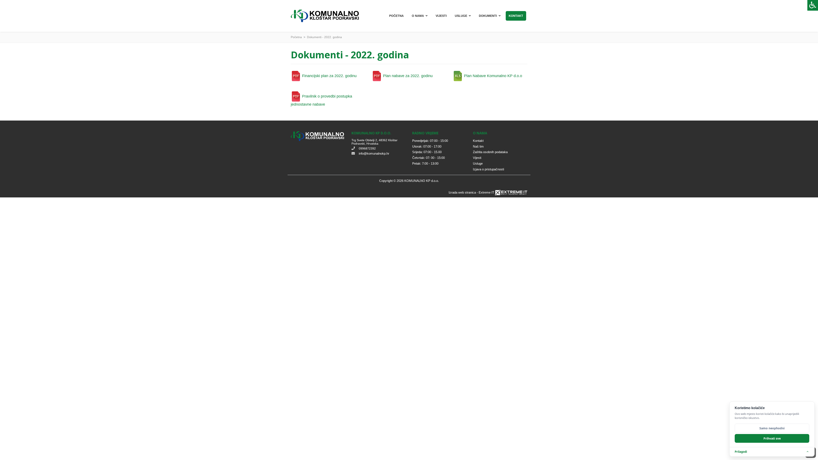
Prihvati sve (772, 438)
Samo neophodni (772, 428)
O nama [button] (418, 15)
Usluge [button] (461, 15)
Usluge (478, 163)
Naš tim (478, 146)
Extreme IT (486, 192)
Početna (396, 15)
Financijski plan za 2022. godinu (329, 76)
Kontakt (516, 15)
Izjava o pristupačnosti (488, 169)
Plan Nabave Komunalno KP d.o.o (492, 76)
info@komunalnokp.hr (374, 153)
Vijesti (441, 15)
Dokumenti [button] (488, 15)
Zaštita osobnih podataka (490, 152)
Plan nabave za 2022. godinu (407, 76)
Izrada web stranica (462, 192)
